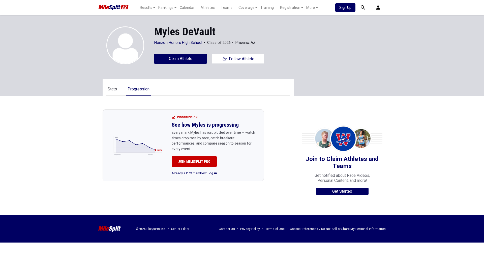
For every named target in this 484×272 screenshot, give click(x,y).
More (310, 8)
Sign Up (345, 8)
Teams (226, 8)
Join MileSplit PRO (194, 161)
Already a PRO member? (194, 173)
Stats (112, 89)
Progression (138, 89)
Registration (290, 8)
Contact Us (227, 229)
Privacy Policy (250, 229)
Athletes (208, 8)
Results (146, 8)
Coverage (246, 8)
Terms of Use (275, 229)
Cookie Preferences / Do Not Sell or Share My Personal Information (338, 229)
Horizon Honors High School (178, 42)
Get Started (342, 191)
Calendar (187, 8)
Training (267, 8)
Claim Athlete (180, 58)
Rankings (165, 8)
